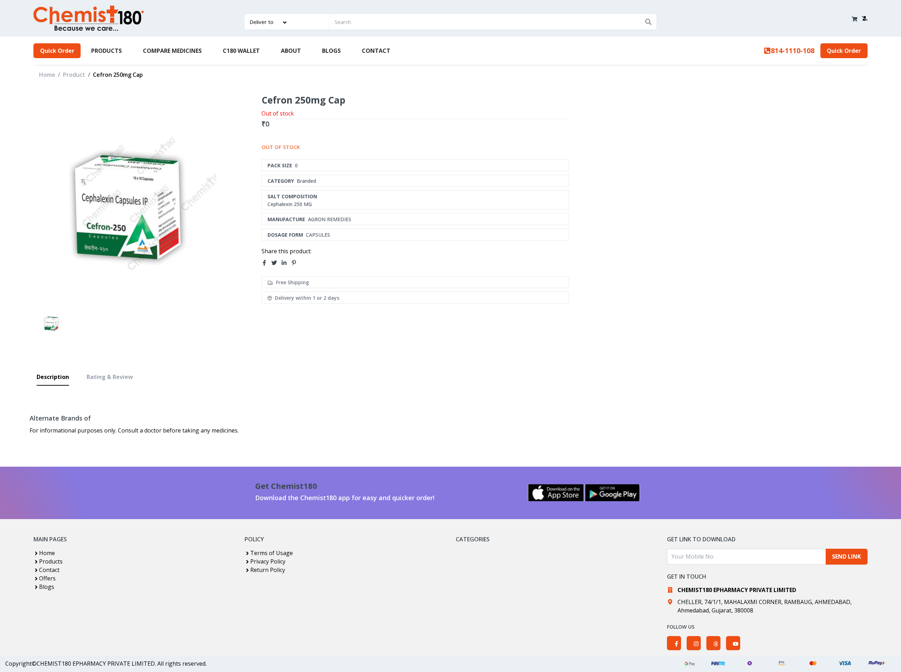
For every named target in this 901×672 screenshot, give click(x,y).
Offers (47, 578)
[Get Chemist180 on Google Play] (612, 492)
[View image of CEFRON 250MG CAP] (53, 322)
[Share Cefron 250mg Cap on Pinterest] (296, 263)
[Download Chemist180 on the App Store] (556, 492)
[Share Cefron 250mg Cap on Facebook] (266, 263)
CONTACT (376, 51)
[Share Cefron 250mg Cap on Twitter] (276, 263)
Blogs (46, 587)
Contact (49, 570)
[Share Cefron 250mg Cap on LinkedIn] (286, 263)
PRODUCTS (106, 51)
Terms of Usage (271, 553)
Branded (306, 181)
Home (47, 75)
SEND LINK (846, 556)
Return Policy (267, 570)
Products (51, 561)
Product (74, 75)
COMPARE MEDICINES (172, 51)
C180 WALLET (241, 51)
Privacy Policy (267, 561)
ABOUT (291, 51)
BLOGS (331, 51)
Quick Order (57, 51)
